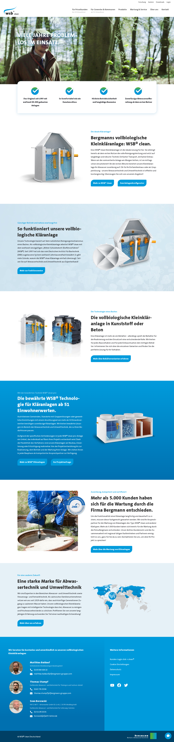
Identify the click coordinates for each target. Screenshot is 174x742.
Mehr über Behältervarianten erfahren (111, 358)
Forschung (142, 2)
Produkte (122, 9)
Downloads (160, 2)
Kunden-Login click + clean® (122, 659)
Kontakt (165, 9)
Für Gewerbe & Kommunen (103, 10)
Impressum (115, 674)
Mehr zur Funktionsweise (31, 270)
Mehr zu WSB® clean (102, 183)
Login (169, 2)
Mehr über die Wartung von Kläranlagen (111, 549)
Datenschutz (115, 669)
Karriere (151, 2)
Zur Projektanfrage (62, 462)
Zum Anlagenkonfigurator (132, 183)
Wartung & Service (138, 9)
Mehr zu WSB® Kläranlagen (32, 462)
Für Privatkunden (80, 10)
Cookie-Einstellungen (119, 664)
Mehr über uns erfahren (30, 623)
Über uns (154, 9)
